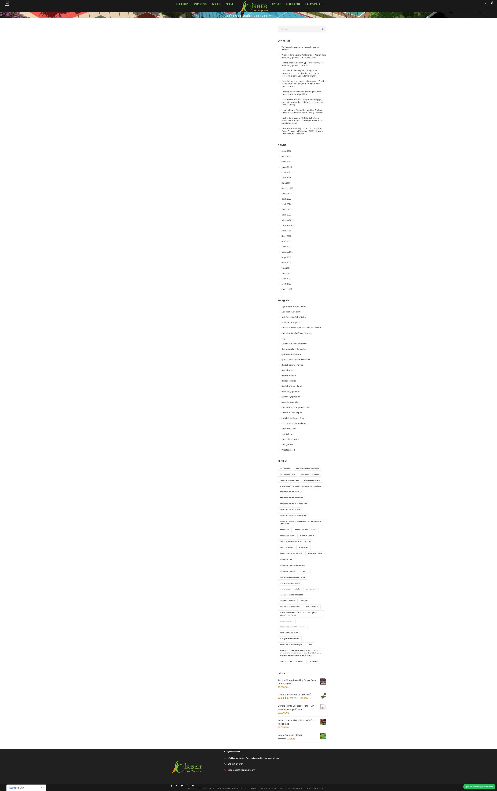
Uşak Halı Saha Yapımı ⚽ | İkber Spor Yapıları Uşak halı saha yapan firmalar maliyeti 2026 (304, 56)
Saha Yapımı (200, 4)
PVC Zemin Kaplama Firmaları (295, 423)
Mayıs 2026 (286, 151)
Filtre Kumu (284, 530)
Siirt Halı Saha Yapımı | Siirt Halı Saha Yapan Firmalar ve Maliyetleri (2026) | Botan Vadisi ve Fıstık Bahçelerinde (302, 120)
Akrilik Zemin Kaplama (291, 322)
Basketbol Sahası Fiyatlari (291, 492)
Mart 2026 (286, 161)
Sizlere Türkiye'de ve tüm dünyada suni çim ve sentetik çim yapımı (298, 614)
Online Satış (293, 4)
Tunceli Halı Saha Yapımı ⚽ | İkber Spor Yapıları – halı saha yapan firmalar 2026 (303, 64)
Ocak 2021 (286, 278)
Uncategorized (288, 450)
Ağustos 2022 (288, 220)
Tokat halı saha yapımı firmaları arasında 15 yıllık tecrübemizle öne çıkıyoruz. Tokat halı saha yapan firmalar (303, 84)
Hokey (305, 571)
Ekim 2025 (286, 183)
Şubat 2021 (286, 273)
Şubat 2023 (287, 209)
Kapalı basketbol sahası (290, 583)
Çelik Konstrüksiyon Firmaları (294, 343)
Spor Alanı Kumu (286, 621)
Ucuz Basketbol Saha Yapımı (291, 661)
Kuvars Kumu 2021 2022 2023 (291, 595)
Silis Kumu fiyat (312, 607)
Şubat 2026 (287, 167)
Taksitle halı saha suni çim (291, 645)
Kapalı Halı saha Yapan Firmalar (295, 407)
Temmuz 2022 (288, 225)
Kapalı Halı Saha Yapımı (292, 412)
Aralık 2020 (286, 284)
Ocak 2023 (286, 215)
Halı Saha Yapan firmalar (293, 386)
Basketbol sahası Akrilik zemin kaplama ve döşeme (300, 486)
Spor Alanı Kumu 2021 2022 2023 (292, 627)
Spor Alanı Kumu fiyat (289, 633)
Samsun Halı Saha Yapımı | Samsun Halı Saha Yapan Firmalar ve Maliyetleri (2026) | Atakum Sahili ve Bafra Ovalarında (302, 131)
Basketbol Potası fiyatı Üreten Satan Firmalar (301, 327)
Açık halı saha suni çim (289, 480)
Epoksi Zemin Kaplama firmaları (296, 359)
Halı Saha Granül (289, 375)
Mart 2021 (286, 268)
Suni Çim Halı (287, 444)
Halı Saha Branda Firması (292, 365)
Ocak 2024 (286, 204)
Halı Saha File (287, 370)
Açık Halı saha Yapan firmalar (295, 306)
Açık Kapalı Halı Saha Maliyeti (294, 317)
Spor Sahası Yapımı (290, 439)
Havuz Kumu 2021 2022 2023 (291, 553)
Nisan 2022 (286, 236)
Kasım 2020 (287, 289)
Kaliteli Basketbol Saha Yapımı (292, 577)
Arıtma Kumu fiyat (287, 474)
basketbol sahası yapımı (290, 510)
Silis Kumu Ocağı (289, 428)
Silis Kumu (305, 601)
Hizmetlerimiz (312, 4)
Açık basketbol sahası (310, 474)
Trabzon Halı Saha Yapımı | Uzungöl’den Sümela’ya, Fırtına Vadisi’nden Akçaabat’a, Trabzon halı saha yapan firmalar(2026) (300, 73)
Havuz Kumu (303, 547)
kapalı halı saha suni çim (290, 589)
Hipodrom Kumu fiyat (289, 571)
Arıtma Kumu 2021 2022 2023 (307, 468)
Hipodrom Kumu (286, 559)
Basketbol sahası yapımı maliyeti (293, 516)
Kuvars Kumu (311, 589)
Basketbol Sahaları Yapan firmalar (297, 333)
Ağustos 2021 (287, 252)
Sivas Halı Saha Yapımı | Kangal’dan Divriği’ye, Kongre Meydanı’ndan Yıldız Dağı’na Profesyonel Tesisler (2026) (303, 102)
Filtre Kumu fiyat (287, 536)
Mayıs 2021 (286, 257)
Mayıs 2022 (286, 230)
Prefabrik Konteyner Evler (293, 418)
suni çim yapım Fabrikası (289, 639)
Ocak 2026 (286, 172)
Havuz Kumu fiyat (315, 553)
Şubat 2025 (287, 193)
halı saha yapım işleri (291, 391)
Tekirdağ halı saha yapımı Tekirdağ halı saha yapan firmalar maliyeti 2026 (301, 93)
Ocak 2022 (286, 246)
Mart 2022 (286, 241)
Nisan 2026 (286, 156)
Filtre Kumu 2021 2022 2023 (305, 530)
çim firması (313, 661)
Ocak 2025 (286, 199)
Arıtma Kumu (285, 468)
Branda (276, 4)
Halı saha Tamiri (289, 381)
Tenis (310, 645)
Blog (283, 338)
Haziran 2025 (287, 188)
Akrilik (230, 4)
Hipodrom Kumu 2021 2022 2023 (292, 565)
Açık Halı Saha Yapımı (291, 312)
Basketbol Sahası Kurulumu (291, 498)
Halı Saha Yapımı (286, 547)
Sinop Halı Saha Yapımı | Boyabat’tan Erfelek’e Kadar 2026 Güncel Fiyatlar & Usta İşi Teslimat (302, 111)
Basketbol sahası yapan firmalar (293, 504)
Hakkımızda (182, 4)
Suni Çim (216, 4)
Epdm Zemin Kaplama (291, 354)
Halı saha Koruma (307, 536)
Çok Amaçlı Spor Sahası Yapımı (295, 349)
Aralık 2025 (286, 177)
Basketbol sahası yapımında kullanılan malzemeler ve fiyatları (300, 522)
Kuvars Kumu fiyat (287, 601)
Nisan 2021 (286, 262)
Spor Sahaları (287, 434)
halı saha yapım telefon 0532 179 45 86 (295, 542)
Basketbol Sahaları (312, 480)
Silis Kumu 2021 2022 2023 (290, 607)
